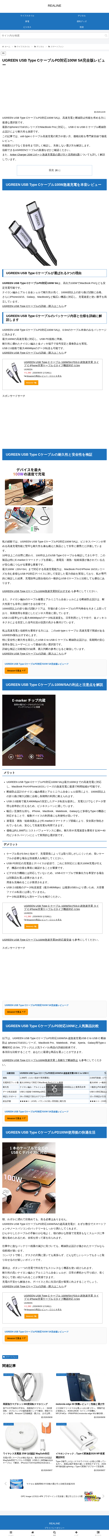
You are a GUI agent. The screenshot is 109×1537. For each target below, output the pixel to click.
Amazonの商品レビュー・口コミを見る (44, 376)
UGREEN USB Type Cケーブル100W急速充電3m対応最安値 (36, 939)
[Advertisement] (54, 89)
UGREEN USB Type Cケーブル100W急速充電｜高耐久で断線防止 (40, 1060)
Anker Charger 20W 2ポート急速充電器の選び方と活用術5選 (44, 154)
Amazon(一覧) (31, 383)
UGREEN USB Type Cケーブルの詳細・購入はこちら (33, 306)
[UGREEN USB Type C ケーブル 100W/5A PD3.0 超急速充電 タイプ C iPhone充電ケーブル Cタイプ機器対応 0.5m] (12, 372)
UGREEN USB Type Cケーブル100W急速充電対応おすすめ (36, 591)
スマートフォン (11, 1357)
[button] (106, 35)
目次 (51, 170)
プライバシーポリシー (54, 1528)
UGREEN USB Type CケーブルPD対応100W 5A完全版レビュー (35, 664)
